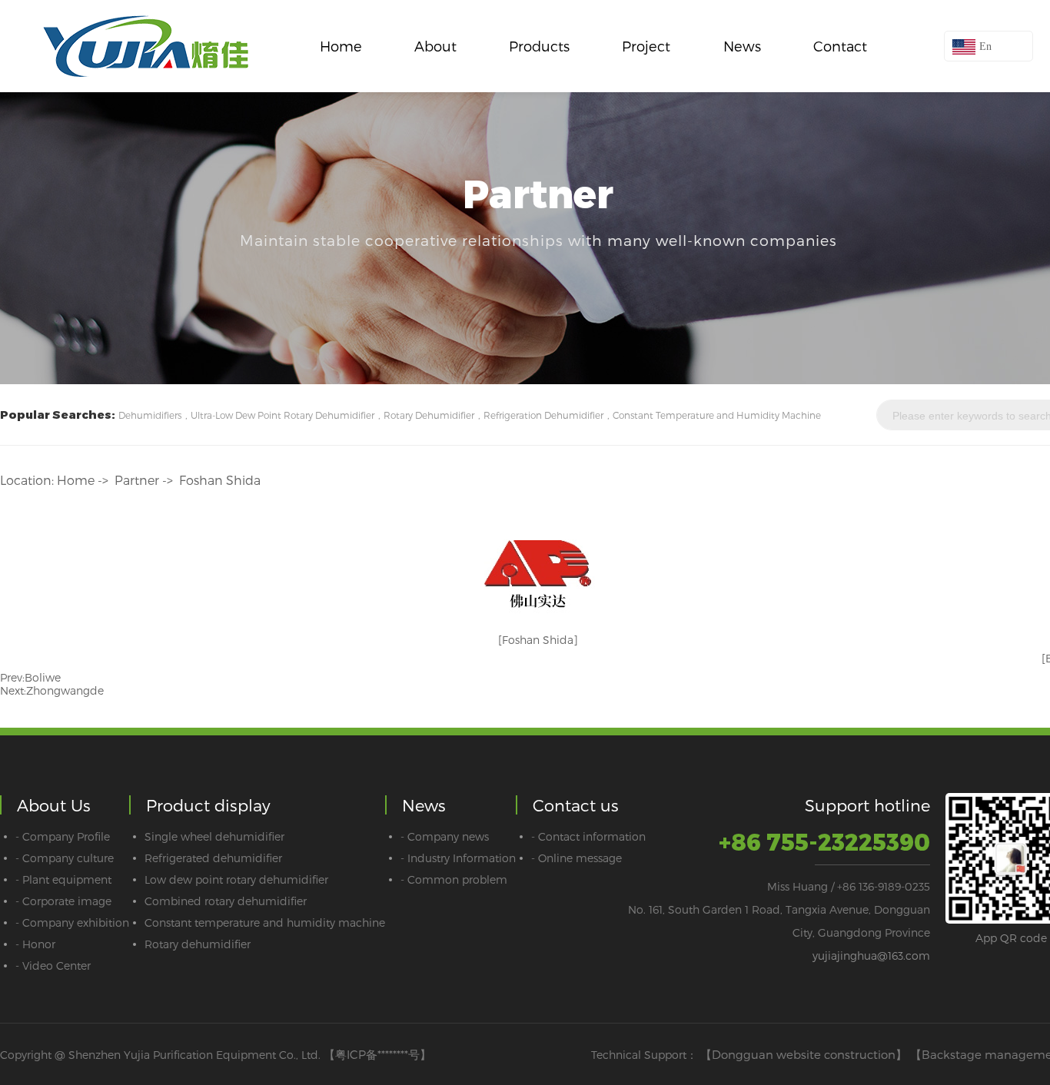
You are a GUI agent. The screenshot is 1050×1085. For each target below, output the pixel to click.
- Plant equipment (63, 879)
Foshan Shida (220, 480)
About (435, 46)
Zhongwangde (65, 690)
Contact (840, 46)
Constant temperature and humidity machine (265, 922)
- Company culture (64, 857)
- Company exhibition (72, 922)
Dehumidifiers (149, 415)
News (742, 46)
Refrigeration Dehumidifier (543, 415)
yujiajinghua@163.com (871, 955)
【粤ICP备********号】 (377, 1054)
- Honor (35, 944)
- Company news (444, 836)
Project (646, 46)
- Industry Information (458, 857)
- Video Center (53, 965)
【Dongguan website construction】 (803, 1054)
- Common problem (453, 879)
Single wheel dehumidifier (214, 836)
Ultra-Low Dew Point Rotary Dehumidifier (282, 415)
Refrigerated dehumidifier (213, 857)
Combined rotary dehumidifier (226, 900)
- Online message (576, 857)
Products (539, 46)
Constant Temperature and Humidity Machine (717, 415)
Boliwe (43, 677)
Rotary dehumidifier (198, 944)
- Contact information (588, 836)
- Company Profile (62, 836)
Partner (137, 480)
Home (341, 46)
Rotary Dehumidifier (429, 415)
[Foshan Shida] (538, 639)
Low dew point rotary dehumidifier (236, 879)
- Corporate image (63, 900)
